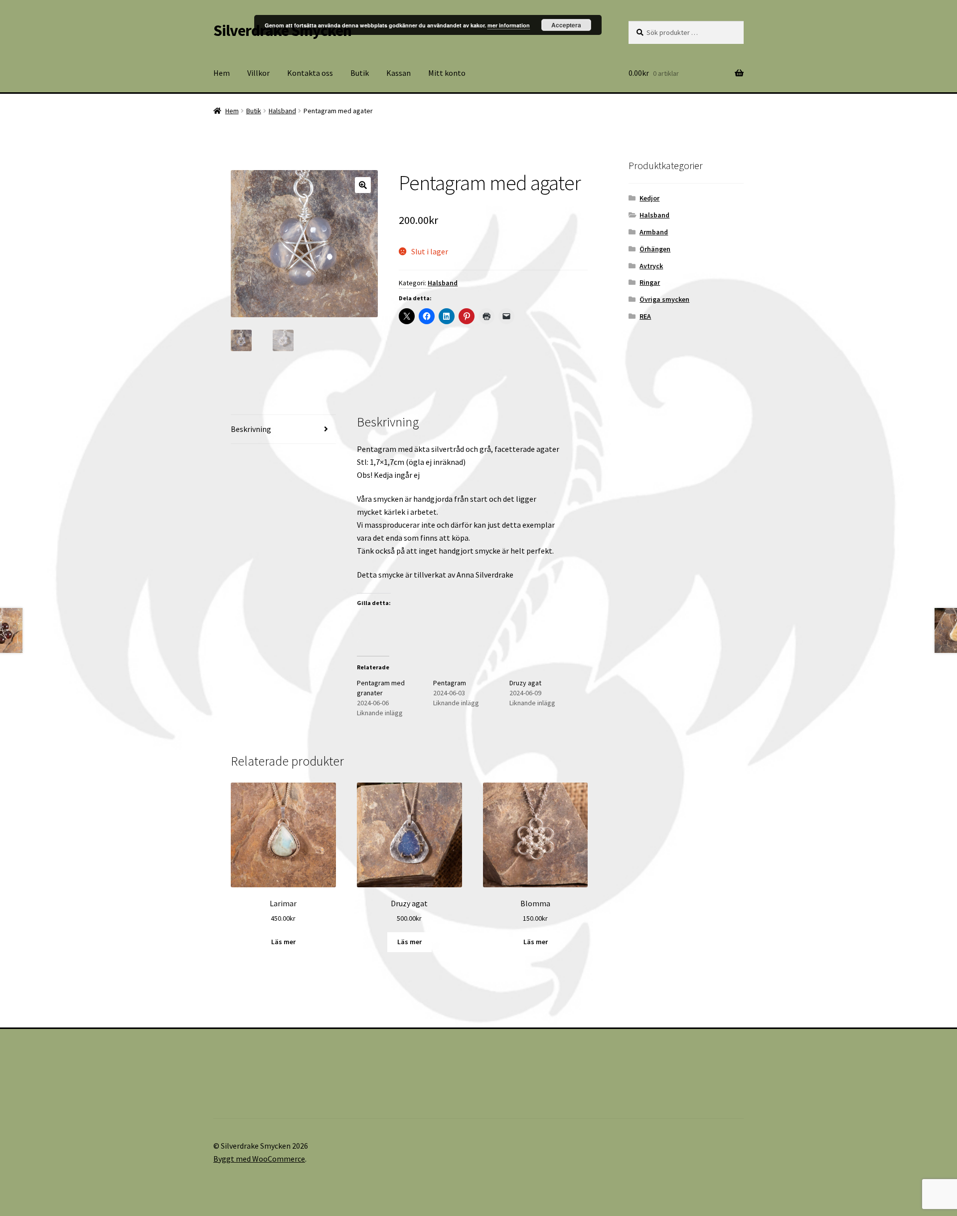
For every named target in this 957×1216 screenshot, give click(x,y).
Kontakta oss (310, 73)
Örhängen (654, 248)
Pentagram (449, 682)
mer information (508, 25)
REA (645, 316)
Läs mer (283, 941)
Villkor (258, 73)
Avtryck (651, 265)
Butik (359, 73)
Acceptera (566, 24)
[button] (363, 185)
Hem (221, 73)
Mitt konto (447, 73)
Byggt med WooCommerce (259, 1159)
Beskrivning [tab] (251, 429)
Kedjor (649, 198)
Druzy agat (525, 682)
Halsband (282, 110)
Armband (653, 231)
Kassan (398, 73)
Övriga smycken (664, 299)
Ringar (649, 282)
